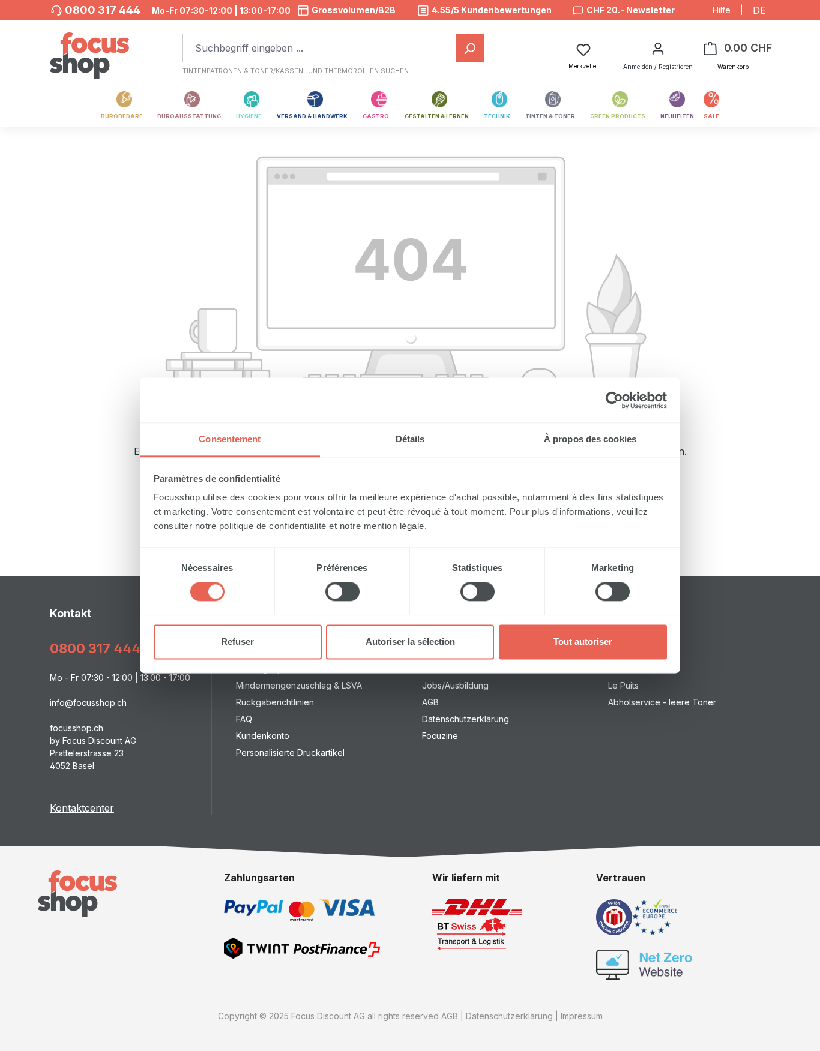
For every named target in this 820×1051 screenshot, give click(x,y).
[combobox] (319, 48)
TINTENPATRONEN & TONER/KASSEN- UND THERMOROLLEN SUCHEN (295, 71)
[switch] (342, 592)
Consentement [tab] (230, 439)
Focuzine (440, 736)
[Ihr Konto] (658, 48)
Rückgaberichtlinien (275, 702)
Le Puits (623, 685)
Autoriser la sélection (410, 641)
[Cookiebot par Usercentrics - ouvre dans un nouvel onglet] (614, 400)
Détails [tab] (410, 439)
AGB (430, 702)
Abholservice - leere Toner (662, 702)
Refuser (237, 641)
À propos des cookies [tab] (590, 439)
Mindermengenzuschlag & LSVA (299, 685)
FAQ (244, 719)
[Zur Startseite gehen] (89, 49)
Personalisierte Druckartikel (290, 752)
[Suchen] (470, 48)
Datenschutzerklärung (465, 719)
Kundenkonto (262, 736)
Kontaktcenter (82, 808)
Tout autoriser (582, 641)
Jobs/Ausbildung (455, 685)
